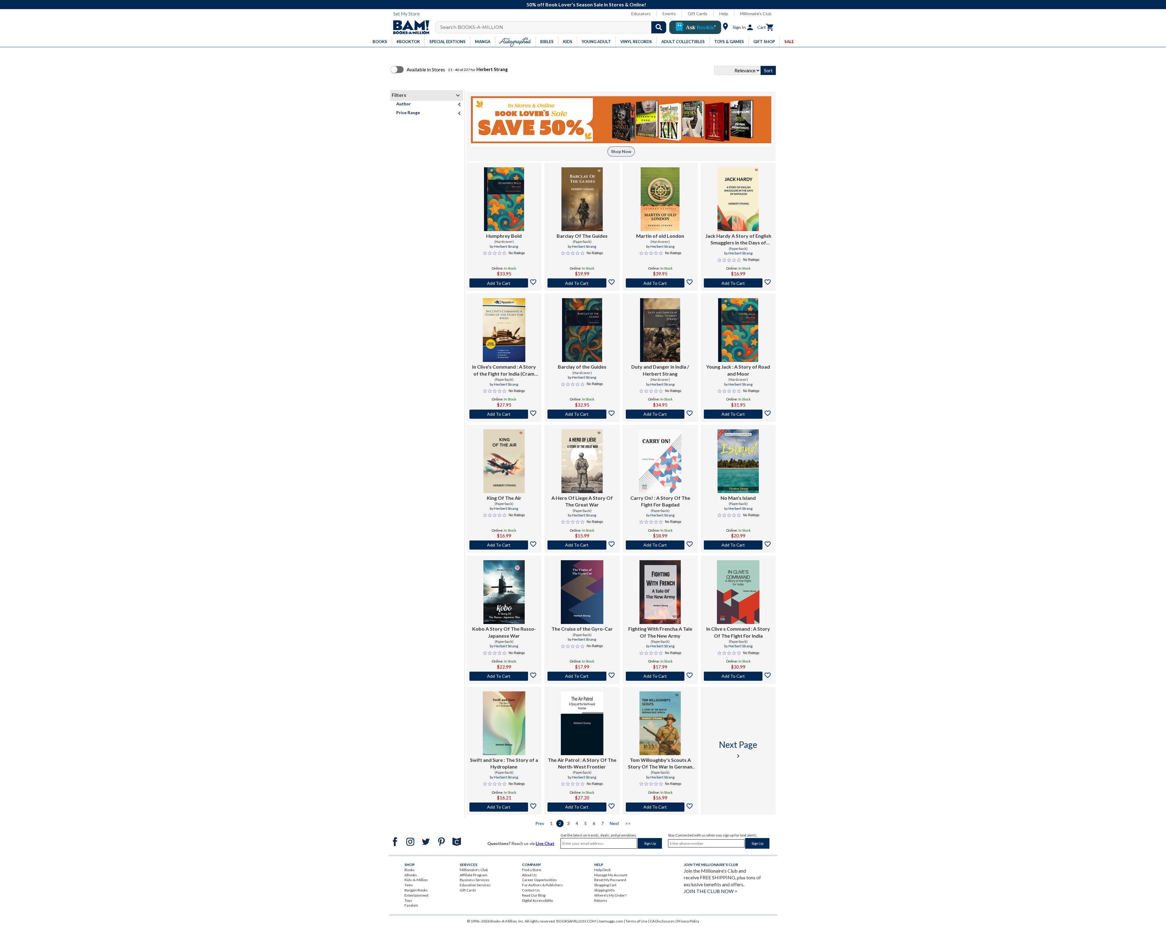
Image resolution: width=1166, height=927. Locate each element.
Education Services (475, 885)
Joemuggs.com (610, 921)
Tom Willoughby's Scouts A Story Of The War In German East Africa (660, 763)
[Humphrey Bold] (504, 199)
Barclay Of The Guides (582, 236)
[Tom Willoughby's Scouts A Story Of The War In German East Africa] (660, 723)
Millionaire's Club (756, 13)
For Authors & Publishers (542, 885)
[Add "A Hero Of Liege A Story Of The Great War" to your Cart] (581, 545)
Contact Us (531, 890)
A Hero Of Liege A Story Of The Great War (582, 501)
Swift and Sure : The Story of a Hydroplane (504, 763)
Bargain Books (416, 890)
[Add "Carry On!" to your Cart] (660, 545)
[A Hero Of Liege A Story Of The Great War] (582, 461)
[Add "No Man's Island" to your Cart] (738, 545)
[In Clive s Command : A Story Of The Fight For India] (738, 592)
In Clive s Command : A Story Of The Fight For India (738, 632)
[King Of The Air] (504, 461)
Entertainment (416, 895)
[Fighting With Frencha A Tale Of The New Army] (660, 592)
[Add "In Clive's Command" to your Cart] (503, 414)
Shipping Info (604, 890)
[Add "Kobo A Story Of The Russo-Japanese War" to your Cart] (503, 676)
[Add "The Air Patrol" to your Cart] (581, 807)
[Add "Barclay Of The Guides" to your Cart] (581, 283)
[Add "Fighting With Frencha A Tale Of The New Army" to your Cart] (660, 676)
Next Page (738, 749)
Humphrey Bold (504, 236)
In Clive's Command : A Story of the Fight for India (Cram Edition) (504, 370)
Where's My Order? (610, 895)
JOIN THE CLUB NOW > (710, 891)
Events (669, 13)
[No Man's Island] (738, 461)
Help (723, 13)
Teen (408, 885)
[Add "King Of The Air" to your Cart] (503, 545)
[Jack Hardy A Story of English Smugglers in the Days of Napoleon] (738, 199)
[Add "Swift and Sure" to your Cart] (503, 807)
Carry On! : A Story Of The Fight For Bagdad (660, 501)
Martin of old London (660, 236)
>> (628, 823)
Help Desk (602, 869)
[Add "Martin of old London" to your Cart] (660, 283)
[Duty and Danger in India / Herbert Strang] (660, 330)
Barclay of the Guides (582, 367)
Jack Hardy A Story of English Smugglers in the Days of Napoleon (738, 239)
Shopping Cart (605, 885)
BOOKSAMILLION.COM (576, 921)
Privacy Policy (688, 921)
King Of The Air (504, 498)
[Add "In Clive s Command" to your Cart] (738, 676)
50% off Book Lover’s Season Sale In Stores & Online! (586, 4)
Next (614, 823)
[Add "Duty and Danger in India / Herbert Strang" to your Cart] (660, 414)
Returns (600, 900)
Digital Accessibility (537, 900)
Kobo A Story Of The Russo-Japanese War (504, 632)
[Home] (410, 27)
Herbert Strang (506, 246)
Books (409, 869)
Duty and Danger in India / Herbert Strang (660, 370)
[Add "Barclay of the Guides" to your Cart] (581, 414)
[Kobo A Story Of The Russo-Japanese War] (504, 592)
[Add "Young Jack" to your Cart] (738, 414)
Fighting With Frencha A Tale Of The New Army (660, 632)
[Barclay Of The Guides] (582, 199)
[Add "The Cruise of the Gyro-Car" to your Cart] (581, 676)
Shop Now (621, 151)
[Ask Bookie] (695, 27)
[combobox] (554, 27)
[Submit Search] (658, 27)
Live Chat (545, 843)
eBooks (410, 875)
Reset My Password (610, 880)
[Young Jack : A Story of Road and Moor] (738, 330)
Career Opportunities (539, 880)
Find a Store (531, 869)
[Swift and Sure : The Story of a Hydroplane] (504, 723)
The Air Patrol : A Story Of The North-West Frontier (582, 763)
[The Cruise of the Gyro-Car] (582, 592)
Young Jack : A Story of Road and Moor (738, 370)
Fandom (411, 905)
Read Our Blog (533, 895)
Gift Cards (697, 13)
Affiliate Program (473, 875)
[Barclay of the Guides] (582, 330)
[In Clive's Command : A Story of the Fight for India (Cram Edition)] (504, 330)
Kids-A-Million (416, 880)
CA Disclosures (662, 921)
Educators (641, 13)
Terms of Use (636, 921)
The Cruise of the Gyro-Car (582, 629)
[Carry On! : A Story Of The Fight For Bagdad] (660, 461)
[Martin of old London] (660, 199)
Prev (539, 823)
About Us (529, 875)
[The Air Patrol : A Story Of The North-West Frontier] (582, 723)
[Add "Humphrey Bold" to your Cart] (503, 283)
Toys (408, 900)
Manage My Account (610, 875)
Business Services (474, 880)
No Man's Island (738, 498)
